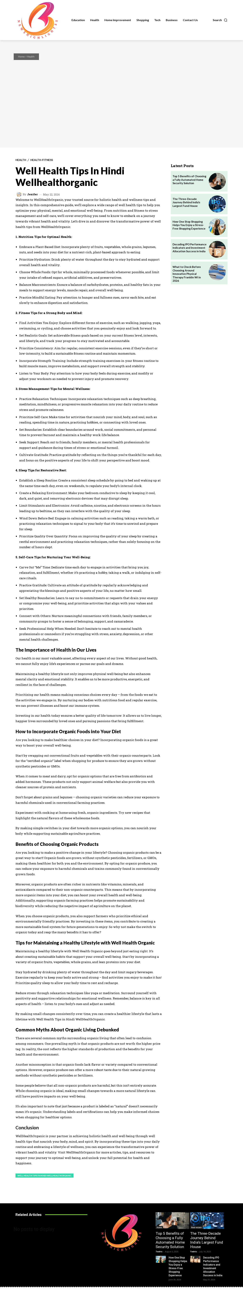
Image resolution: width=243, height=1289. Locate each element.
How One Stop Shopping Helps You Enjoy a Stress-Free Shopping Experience (189, 225)
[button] (220, 20)
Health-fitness (41, 160)
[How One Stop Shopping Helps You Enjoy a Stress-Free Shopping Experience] (217, 226)
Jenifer (32, 194)
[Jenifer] (19, 194)
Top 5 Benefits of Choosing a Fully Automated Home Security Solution (189, 180)
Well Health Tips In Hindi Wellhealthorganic (44, 1175)
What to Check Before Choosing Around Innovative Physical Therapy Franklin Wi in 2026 (187, 273)
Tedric (159, 1251)
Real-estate (196, 1227)
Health (31, 56)
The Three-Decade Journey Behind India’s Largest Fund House (186, 202)
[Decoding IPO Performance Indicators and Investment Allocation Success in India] (217, 249)
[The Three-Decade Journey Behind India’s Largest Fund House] (217, 204)
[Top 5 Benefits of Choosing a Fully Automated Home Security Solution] (217, 181)
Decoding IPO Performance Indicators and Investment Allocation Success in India (190, 248)
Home (21, 56)
